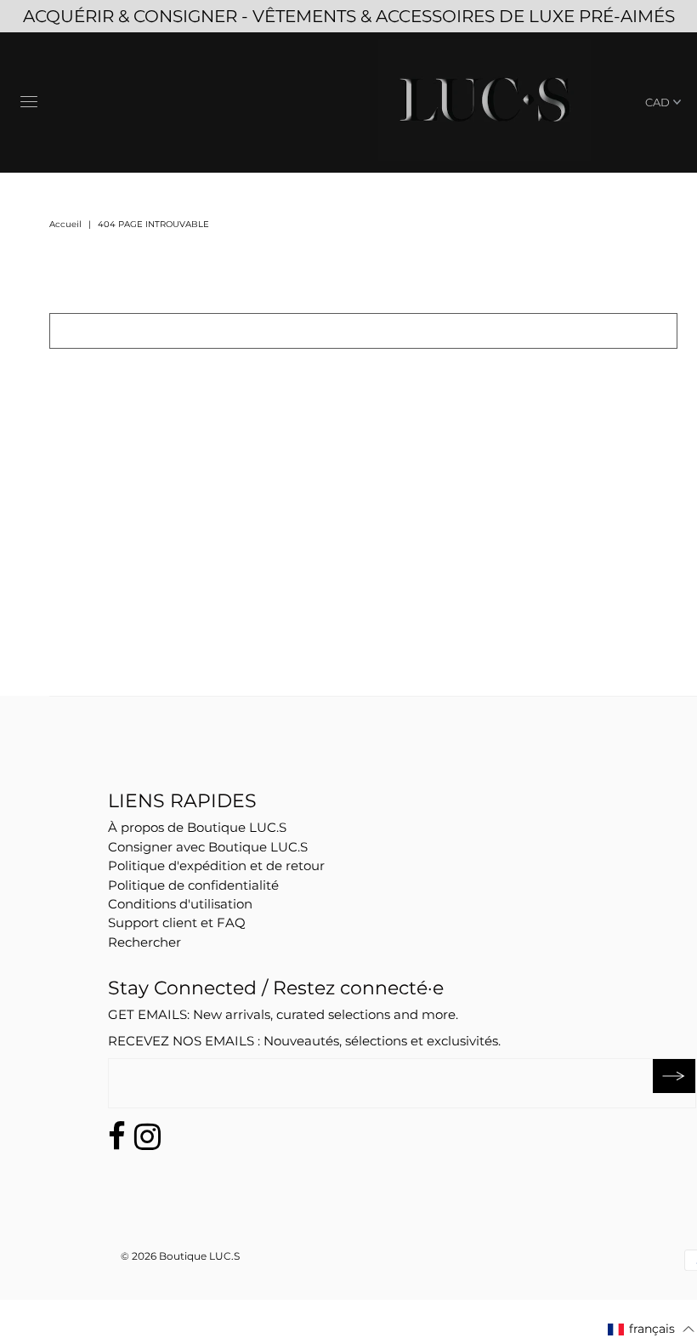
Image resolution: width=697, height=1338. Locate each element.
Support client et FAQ (177, 922)
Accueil (65, 224)
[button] (651, 1328)
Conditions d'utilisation (180, 904)
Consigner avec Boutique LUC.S (208, 847)
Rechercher (144, 942)
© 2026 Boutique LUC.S (180, 1256)
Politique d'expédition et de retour (216, 865)
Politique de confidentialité (193, 885)
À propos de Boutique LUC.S (197, 827)
